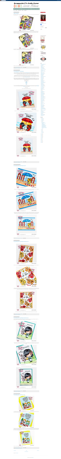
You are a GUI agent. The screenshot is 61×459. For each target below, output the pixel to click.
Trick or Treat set (26, 14)
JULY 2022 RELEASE (17, 72)
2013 (41, 139)
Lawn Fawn (42, 86)
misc (41, 90)
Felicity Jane (42, 77)
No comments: (21, 447)
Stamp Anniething (42, 105)
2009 (41, 142)
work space (42, 115)
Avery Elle (16, 448)
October (42, 119)
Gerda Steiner (42, 78)
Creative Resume (19, 10)
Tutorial (41, 113)
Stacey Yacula (42, 104)
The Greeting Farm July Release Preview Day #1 (21, 317)
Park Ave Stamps (42, 96)
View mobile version (26, 451)
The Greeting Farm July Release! (19, 71)
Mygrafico (42, 92)
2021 (41, 133)
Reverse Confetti (42, 99)
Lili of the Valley (42, 87)
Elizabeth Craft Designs (43, 76)
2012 (41, 140)
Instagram (42, 83)
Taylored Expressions (43, 110)
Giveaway (42, 79)
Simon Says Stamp (42, 103)
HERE (37, 85)
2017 (41, 136)
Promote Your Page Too (42, 25)
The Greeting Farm (18, 162)
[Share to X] (24, 67)
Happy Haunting (16, 13)
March (42, 131)
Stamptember (42, 106)
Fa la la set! (29, 411)
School (41, 101)
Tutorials (22, 10)
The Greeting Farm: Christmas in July (19, 394)
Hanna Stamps (42, 81)
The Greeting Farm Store (27, 72)
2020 (41, 134)
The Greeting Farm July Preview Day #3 (20, 165)
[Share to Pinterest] (25, 161)
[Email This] (23, 67)
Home (14, 10)
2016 (41, 137)
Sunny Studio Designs (43, 108)
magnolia (42, 88)
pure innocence (42, 97)
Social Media (25, 10)
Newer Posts (15, 450)
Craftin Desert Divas (42, 70)
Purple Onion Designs (43, 98)
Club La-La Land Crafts (43, 69)
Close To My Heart (42, 68)
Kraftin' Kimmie (42, 85)
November (42, 118)
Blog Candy (42, 67)
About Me (16, 10)
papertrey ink (42, 95)
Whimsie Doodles (42, 114)
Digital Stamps (42, 74)
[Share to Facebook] (25, 67)
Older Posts (38, 450)
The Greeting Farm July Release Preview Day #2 (21, 241)
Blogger (32, 457)
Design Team (16, 162)
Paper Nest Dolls (42, 94)
